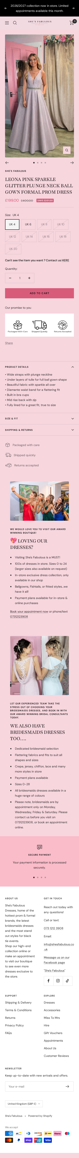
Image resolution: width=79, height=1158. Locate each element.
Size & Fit (11, 418)
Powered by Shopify (40, 1116)
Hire (46, 1025)
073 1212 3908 (53, 928)
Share (9, 343)
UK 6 (28, 224)
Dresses (49, 1002)
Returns (10, 1018)
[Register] (67, 1086)
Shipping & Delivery (18, 1002)
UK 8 (44, 224)
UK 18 (63, 236)
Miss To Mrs (52, 1018)
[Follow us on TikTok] (67, 981)
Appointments (53, 1040)
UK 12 (12, 236)
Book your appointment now (29, 611)
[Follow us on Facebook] (48, 981)
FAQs (8, 1033)
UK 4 (12, 224)
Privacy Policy (14, 1025)
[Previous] (7, 162)
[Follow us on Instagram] (58, 981)
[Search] (15, 23)
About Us (50, 1048)
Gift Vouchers (53, 1033)
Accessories (52, 1010)
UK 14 (29, 236)
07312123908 (19, 616)
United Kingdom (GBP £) (22, 1104)
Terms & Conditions (18, 1010)
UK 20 (13, 249)
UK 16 (46, 236)
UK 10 (60, 224)
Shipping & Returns (19, 429)
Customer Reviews (56, 1056)
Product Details (17, 366)
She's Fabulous (15, 170)
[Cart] (72, 23)
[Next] (72, 162)
